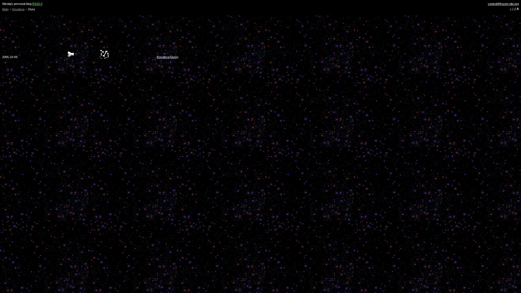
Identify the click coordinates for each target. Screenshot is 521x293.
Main (5, 9)
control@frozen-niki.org (503, 3)
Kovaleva (18, 9)
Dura (173, 57)
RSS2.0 (37, 3)
